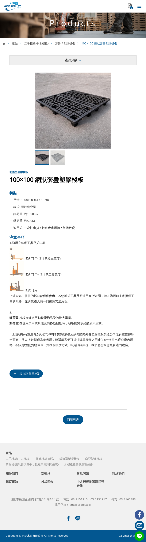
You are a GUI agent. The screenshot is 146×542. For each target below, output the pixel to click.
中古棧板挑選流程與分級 (90, 483)
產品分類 (71, 60)
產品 (15, 43)
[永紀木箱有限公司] (12, 6)
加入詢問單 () (29, 373)
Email (139, 525)
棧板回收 (47, 481)
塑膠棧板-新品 (45, 458)
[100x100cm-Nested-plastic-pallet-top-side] (73, 111)
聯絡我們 (118, 473)
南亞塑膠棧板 (93, 458)
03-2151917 (98, 499)
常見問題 (83, 473)
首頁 (4, 43)
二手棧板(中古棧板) (36, 43)
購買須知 (12, 481)
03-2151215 (79, 499)
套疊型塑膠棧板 (65, 43)
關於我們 (12, 473)
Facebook (139, 515)
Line (139, 536)
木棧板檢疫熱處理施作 (78, 464)
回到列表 (73, 420)
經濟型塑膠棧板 (69, 458)
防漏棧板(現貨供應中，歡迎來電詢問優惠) (32, 464)
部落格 (45, 473)
